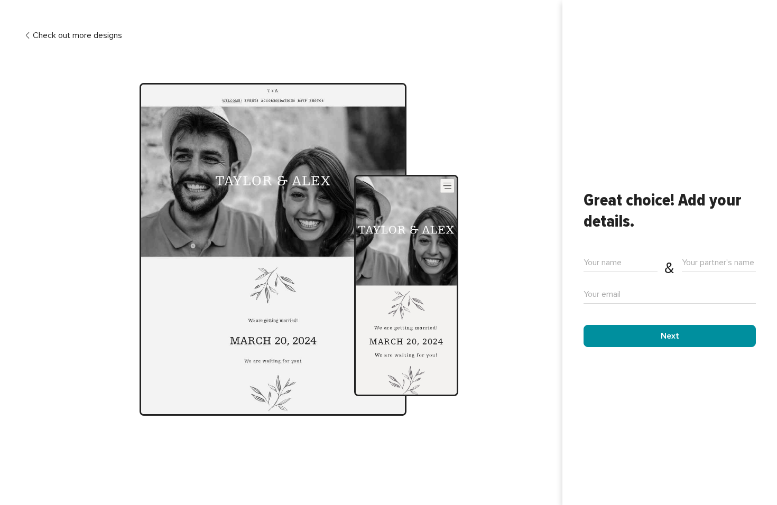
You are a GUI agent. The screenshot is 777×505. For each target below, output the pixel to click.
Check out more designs (77, 36)
